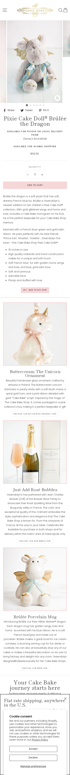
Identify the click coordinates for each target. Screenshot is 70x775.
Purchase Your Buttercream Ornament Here (34, 414)
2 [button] (31, 105)
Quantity (35, 167)
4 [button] (37, 105)
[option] (35, 62)
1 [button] (27, 105)
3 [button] (34, 105)
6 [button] (44, 105)
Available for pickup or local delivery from (35, 133)
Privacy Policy (40, 739)
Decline (33, 757)
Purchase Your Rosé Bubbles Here (35, 541)
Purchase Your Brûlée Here (35, 668)
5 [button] (40, 105)
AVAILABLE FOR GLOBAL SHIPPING (35, 146)
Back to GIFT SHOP (37, 290)
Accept (33, 749)
